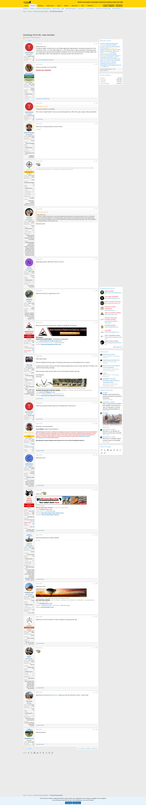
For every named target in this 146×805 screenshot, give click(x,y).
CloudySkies (108, 43)
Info (82, 5)
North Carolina (30, 554)
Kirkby (107, 49)
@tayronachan (54, 695)
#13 (96, 455)
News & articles (56, 8)
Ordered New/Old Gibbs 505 (111, 360)
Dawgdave (105, 413)
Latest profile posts (106, 390)
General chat (106, 376)
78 (33, 602)
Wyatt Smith (110, 63)
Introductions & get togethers (43, 8)
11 (32, 606)
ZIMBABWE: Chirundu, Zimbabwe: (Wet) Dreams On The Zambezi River (111, 380)
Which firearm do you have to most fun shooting (111, 366)
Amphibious (103, 63)
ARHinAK (117, 46)
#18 (96, 647)
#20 (96, 729)
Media (66, 5)
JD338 (106, 48)
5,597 (33, 449)
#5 (96, 161)
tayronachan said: (41, 212)
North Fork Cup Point (109, 354)
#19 (96, 692)
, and (46, 60)
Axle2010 (114, 45)
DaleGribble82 (111, 65)
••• (121, 399)
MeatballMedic (104, 65)
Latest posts (104, 352)
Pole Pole (102, 48)
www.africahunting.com (29, 447)
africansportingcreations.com (29, 520)
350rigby (114, 62)
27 (33, 92)
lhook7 (102, 52)
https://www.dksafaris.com (111, 327)
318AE (113, 46)
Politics (105, 373)
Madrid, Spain (31, 667)
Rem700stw (114, 59)
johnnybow (103, 46)
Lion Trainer (107, 60)
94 (33, 710)
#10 (96, 356)
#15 (96, 535)
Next (29, 40)
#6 (96, 209)
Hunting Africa (81, 8)
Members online (105, 41)
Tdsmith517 (117, 56)
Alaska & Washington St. (29, 183)
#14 (96, 490)
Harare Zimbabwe (30, 143)
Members (90, 5)
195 (33, 350)
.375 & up (105, 357)
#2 (96, 64)
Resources (75, 5)
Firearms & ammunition (109, 370)
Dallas (32, 309)
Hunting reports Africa (108, 385)
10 (32, 230)
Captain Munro (107, 62)
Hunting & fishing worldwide (119, 8)
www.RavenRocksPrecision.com (51, 344)
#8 (96, 290)
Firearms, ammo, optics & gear (103, 8)
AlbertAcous (116, 51)
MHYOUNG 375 (106, 429)
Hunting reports (90, 8)
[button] (44, 5)
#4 (96, 123)
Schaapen (105, 392)
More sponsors (117, 347)
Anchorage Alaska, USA (29, 376)
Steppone (102, 49)
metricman (103, 59)
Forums (33, 5)
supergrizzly (106, 402)
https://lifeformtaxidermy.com (112, 298)
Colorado (32, 473)
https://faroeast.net (110, 310)
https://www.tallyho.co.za (111, 314)
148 (33, 669)
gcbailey (114, 54)
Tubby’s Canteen (116, 49)
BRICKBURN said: (41, 106)
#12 (96, 423)
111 (33, 144)
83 (33, 378)
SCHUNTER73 (110, 57)
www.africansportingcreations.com (52, 513)
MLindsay (108, 46)
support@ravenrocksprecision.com (50, 341)
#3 (96, 103)
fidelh (101, 62)
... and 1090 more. (104, 66)
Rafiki (110, 54)
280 (33, 227)
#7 (96, 259)
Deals (58, 5)
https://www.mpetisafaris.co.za (112, 303)
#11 (96, 403)
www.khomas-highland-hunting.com (52, 395)
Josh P (115, 57)
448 (33, 556)
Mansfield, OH (30, 517)
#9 (96, 322)
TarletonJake (103, 57)
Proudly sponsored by (107, 288)
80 (33, 522)
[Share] (94, 44)
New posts (25, 8)
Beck (110, 49)
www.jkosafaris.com (47, 607)
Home (26, 5)
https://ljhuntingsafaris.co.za (112, 332)
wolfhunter (117, 60)
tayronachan (28, 37)
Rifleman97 (118, 65)
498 (33, 524)
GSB (108, 54)
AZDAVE (112, 402)
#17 (96, 616)
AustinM (102, 43)
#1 (96, 43)
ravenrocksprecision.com (29, 348)
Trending (40, 5)
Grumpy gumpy (108, 51)
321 (33, 451)
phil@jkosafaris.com (45, 603)
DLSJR (113, 429)
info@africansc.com (45, 509)
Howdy (102, 51)
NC (33, 60)
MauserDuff (103, 54)
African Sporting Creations (50, 514)
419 (33, 91)
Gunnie (112, 60)
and (43, 98)
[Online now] (29, 168)
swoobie (107, 56)
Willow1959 (109, 45)
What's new (50, 5)
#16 (96, 583)
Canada (32, 89)
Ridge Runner (114, 43)
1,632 (33, 277)
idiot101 (112, 56)
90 (33, 185)
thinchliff (108, 59)
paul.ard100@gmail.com (47, 392)
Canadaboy (113, 52)
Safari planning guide (70, 8)
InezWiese (119, 83)
